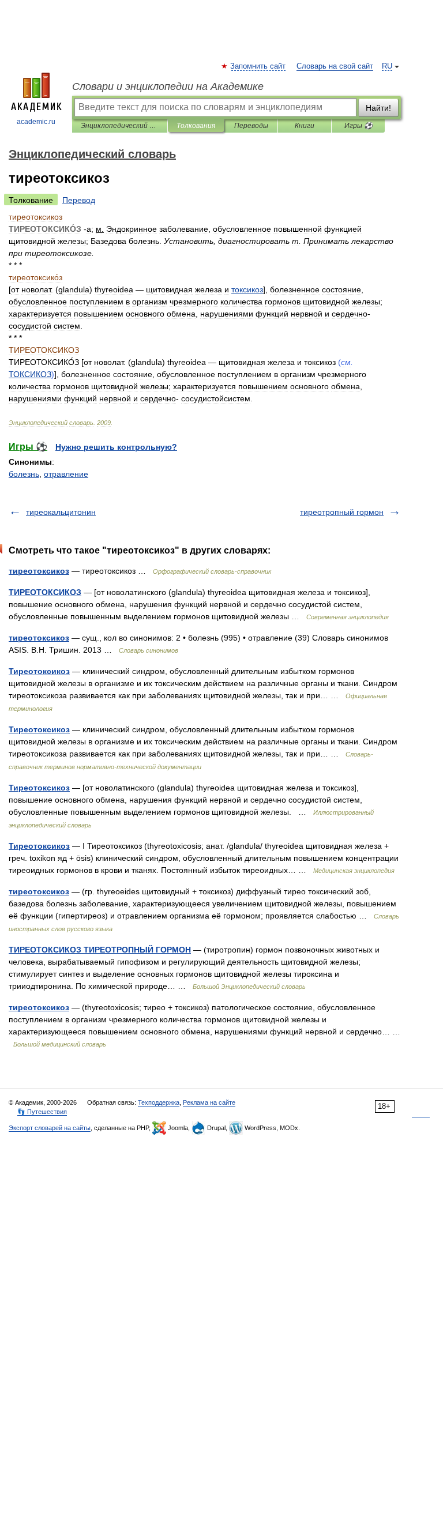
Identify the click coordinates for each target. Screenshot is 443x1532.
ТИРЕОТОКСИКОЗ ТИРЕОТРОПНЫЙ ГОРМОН (100, 949)
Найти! (378, 107)
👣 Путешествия (42, 1111)
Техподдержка (158, 1102)
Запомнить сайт (258, 66)
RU (387, 66)
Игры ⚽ (358, 126)
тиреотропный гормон (342, 512)
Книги (304, 126)
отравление (66, 474)
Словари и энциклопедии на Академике (168, 86)
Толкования (196, 126)
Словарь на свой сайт (334, 66)
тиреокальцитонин (61, 512)
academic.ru (36, 122)
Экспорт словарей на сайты (50, 1127)
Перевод (78, 200)
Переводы (251, 126)
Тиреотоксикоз (39, 671)
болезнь (24, 474)
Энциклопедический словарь (120, 126)
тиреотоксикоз (39, 570)
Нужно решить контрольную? (116, 446)
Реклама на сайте (209, 1102)
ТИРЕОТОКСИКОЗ (45, 592)
